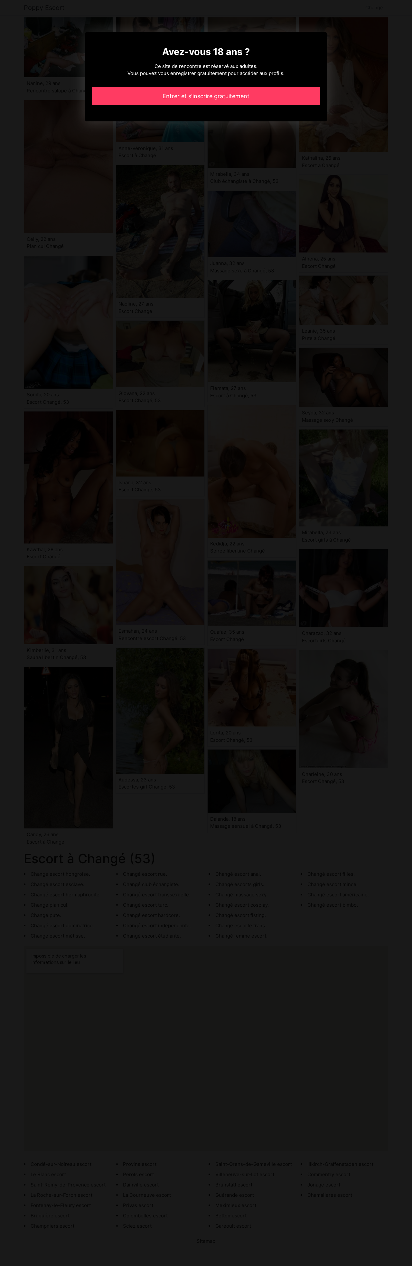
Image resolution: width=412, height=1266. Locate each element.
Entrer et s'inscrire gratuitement (206, 96)
